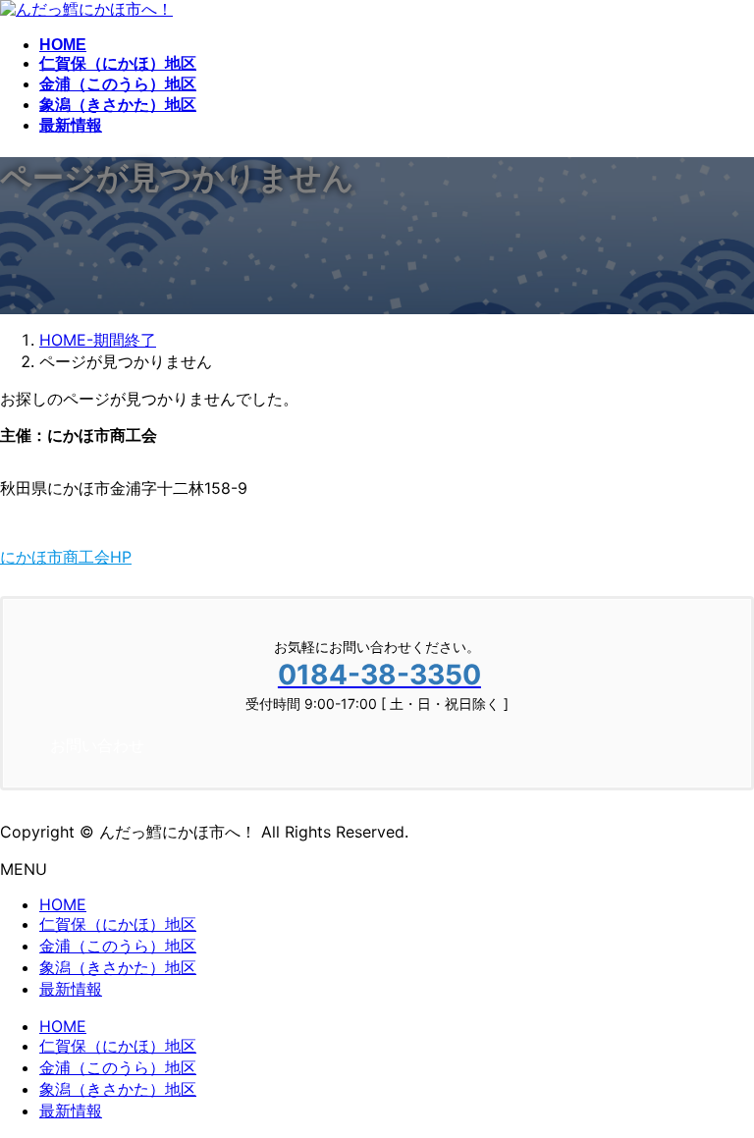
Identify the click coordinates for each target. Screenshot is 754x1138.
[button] (377, 558)
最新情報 (70, 989)
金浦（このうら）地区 (117, 945)
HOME (62, 904)
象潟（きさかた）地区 (117, 967)
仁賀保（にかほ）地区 (117, 924)
